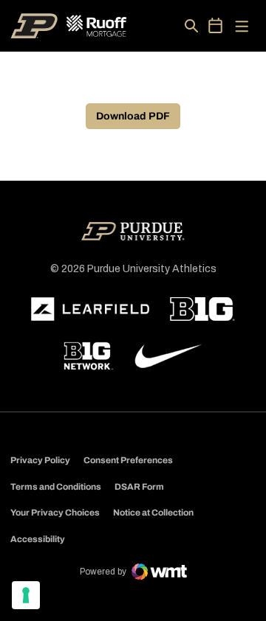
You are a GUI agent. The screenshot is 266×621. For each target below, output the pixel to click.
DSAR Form (139, 487)
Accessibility (37, 538)
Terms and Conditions (55, 487)
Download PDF (133, 116)
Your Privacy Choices (55, 512)
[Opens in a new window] (90, 309)
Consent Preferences (128, 460)
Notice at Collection (153, 512)
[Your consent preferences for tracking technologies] (26, 595)
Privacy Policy (40, 460)
